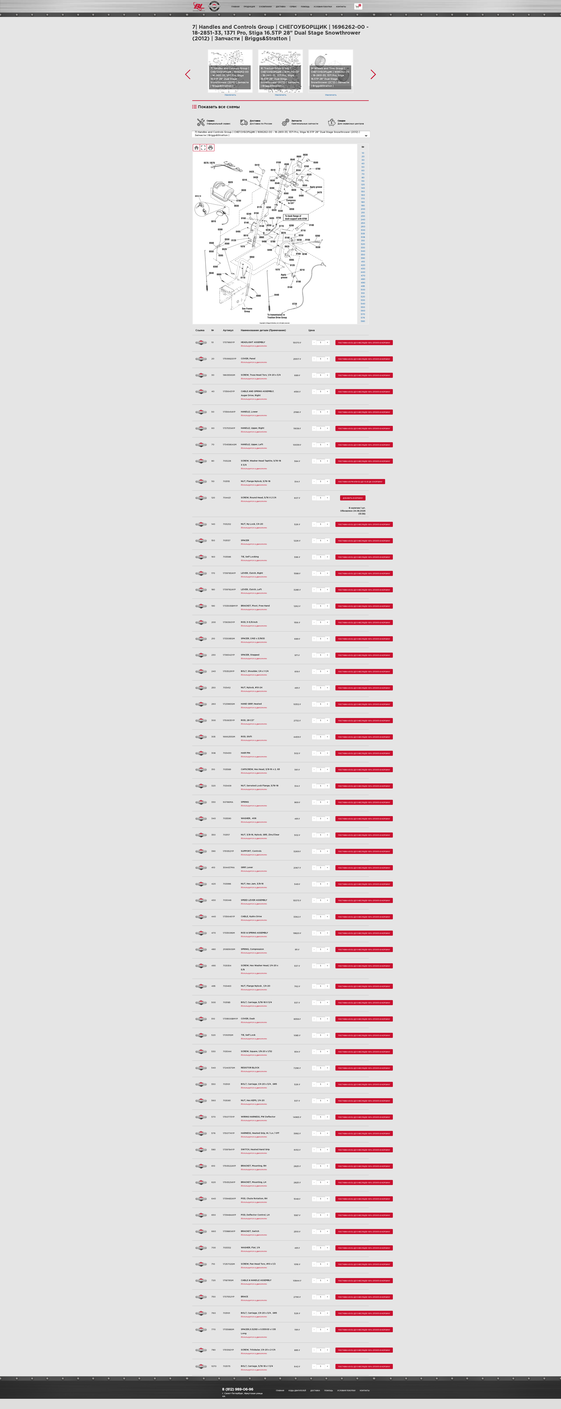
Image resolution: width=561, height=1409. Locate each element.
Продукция (249, 6)
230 (363, 216)
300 (363, 230)
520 (363, 297)
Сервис (293, 6)
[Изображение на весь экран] (203, 148)
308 (363, 237)
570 (363, 314)
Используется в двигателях (254, 345)
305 (363, 234)
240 (363, 220)
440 (363, 272)
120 (363, 185)
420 (363, 265)
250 (363, 223)
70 (363, 174)
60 (362, 171)
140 (363, 188)
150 (363, 192)
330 (363, 248)
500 (363, 290)
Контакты (341, 6)
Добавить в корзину (353, 498)
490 (363, 283)
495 (363, 286)
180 (363, 202)
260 (363, 227)
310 (363, 241)
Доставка (280, 6)
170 (363, 199)
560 (363, 311)
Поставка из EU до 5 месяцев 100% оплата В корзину (364, 342)
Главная (235, 6)
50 (363, 167)
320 (363, 244)
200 (363, 209)
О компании (265, 6)
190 (363, 206)
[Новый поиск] (196, 148)
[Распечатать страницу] (210, 148)
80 (363, 178)
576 (363, 318)
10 (363, 153)
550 (363, 307)
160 (363, 195)
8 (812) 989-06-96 (237, 1389)
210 (363, 213)
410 (363, 262)
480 (363, 279)
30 (363, 160)
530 (363, 300)
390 (363, 258)
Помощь (305, 6)
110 (362, 181)
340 (363, 251)
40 (362, 164)
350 (363, 255)
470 (363, 276)
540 (363, 304)
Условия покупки (323, 6)
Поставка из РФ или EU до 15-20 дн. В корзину (360, 481)
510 (363, 293)
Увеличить (230, 95)
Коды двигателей (297, 1390)
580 (363, 321)
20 (363, 157)
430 (363, 269)
